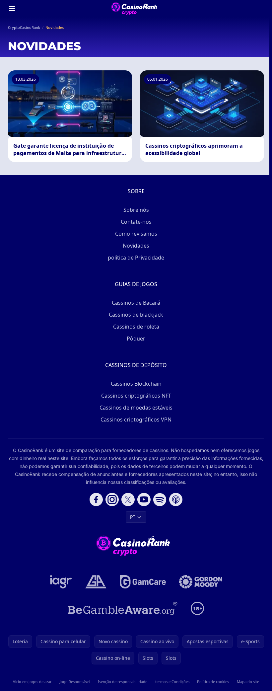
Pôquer (136, 338)
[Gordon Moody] (200, 581)
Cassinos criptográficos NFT (136, 395)
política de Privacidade (136, 257)
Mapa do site (248, 681)
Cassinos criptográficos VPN (136, 419)
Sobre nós (136, 209)
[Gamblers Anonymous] (95, 581)
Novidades (136, 245)
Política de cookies (213, 681)
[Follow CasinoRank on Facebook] (96, 499)
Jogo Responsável (75, 681)
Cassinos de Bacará (136, 302)
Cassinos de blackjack (136, 314)
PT (132, 517)
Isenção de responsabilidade (122, 681)
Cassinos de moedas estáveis (136, 407)
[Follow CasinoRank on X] (128, 499)
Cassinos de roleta (136, 326)
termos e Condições (172, 681)
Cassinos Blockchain (136, 383)
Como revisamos (136, 233)
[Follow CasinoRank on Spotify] (160, 499)
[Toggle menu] (12, 8)
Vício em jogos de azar (32, 681)
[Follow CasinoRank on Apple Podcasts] (175, 499)
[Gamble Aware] (122, 608)
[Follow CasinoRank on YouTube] (144, 499)
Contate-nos (136, 221)
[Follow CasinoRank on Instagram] (112, 499)
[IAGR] (61, 581)
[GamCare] (143, 581)
